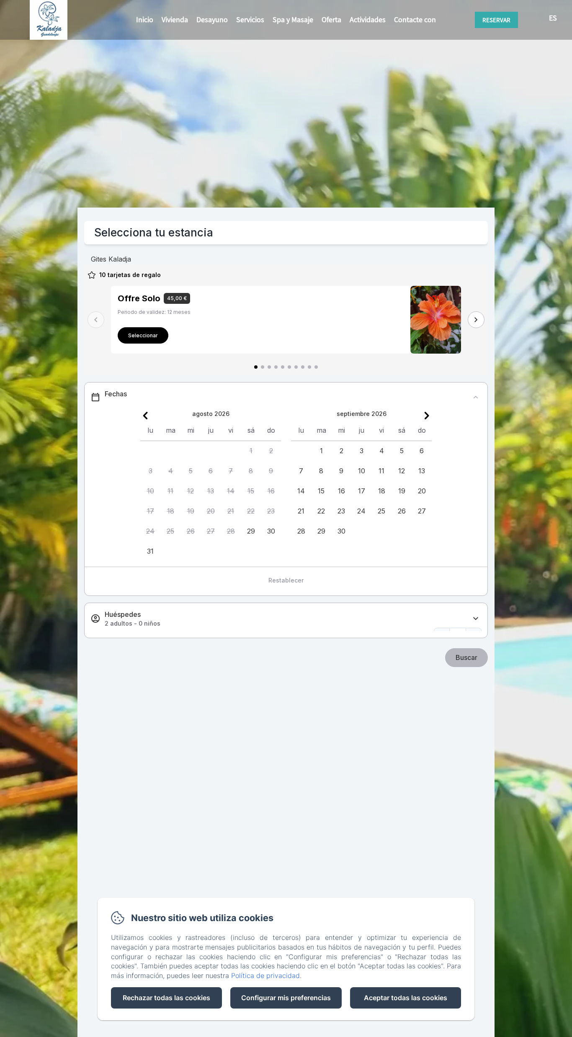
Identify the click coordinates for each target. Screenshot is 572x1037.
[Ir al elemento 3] (269, 367)
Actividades (368, 19)
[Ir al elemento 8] (302, 367)
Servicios (250, 19)
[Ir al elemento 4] (276, 367)
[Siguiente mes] (427, 416)
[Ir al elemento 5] (282, 367)
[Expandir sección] (476, 618)
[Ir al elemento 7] (296, 367)
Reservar (496, 20)
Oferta (331, 19)
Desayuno (212, 19)
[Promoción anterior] (96, 319)
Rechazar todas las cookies (166, 997)
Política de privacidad (265, 975)
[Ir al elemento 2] (262, 367)
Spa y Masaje (293, 19)
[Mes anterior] (145, 416)
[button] (251, 451)
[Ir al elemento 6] (289, 367)
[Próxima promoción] (476, 319)
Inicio (144, 19)
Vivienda (175, 19)
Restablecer (286, 580)
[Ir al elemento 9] (309, 367)
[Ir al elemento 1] (256, 367)
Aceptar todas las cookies (405, 997)
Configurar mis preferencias (286, 997)
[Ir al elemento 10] (316, 367)
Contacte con (415, 19)
